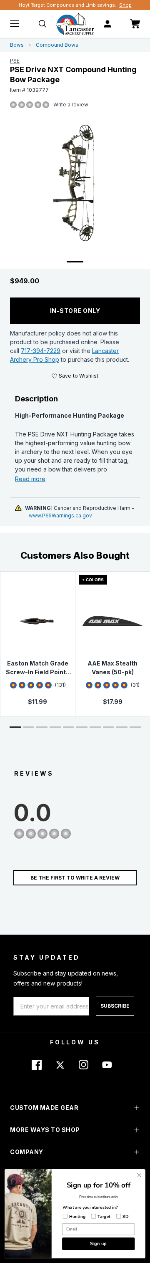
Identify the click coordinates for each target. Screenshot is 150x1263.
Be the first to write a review (75, 878)
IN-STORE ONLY (75, 310)
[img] (13, 105)
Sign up (98, 1243)
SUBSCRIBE (115, 1006)
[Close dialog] (139, 1175)
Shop (125, 5)
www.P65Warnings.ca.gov (60, 515)
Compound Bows (57, 45)
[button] (15, 727)
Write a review (70, 104)
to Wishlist (78, 376)
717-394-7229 (40, 350)
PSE (15, 61)
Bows (17, 45)
